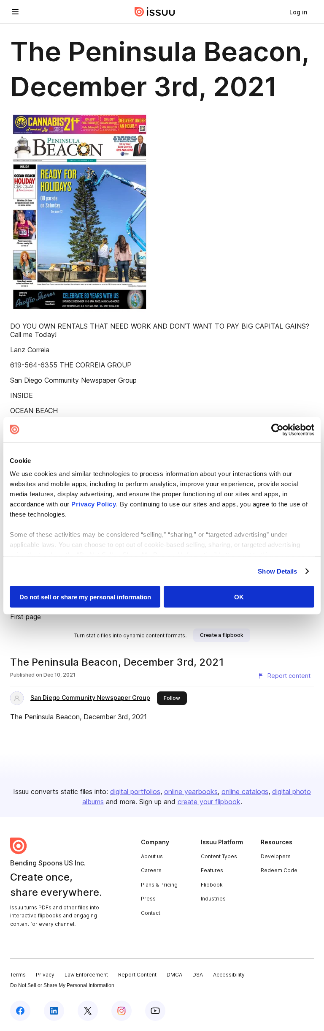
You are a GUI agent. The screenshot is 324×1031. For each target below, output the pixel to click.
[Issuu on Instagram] (121, 1011)
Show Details (277, 571)
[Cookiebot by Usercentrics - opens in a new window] (277, 429)
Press (148, 898)
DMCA (174, 974)
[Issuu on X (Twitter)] (88, 1011)
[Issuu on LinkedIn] (54, 1011)
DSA (197, 974)
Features (212, 870)
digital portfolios (135, 791)
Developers (276, 856)
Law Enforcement (86, 974)
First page (25, 616)
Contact (150, 913)
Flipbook (212, 884)
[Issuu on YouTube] (155, 1011)
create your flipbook (209, 801)
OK (239, 596)
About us (152, 856)
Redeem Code (279, 870)
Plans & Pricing (159, 884)
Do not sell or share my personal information (85, 596)
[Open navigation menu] (15, 11)
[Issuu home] (154, 11)
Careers (151, 870)
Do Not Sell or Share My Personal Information (62, 985)
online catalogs (244, 791)
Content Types (219, 856)
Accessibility (229, 974)
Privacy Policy (93, 504)
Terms (18, 974)
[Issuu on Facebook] (20, 1011)
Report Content (137, 974)
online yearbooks (191, 791)
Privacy (45, 974)
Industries (213, 898)
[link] (298, 11)
